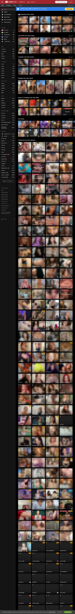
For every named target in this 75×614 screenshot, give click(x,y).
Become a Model (5, 205)
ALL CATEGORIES (8, 181)
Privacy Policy (4, 201)
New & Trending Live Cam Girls (28, 97)
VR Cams (21, 119)
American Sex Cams (27, 14)
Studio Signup (4, 207)
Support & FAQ (4, 192)
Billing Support (4, 194)
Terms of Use (4, 203)
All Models (3, 210)
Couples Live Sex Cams (26, 57)
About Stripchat (4, 188)
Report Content (4, 196)
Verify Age (69, 9)
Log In (70, 2)
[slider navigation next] (72, 24)
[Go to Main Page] (11, 2)
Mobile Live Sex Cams (25, 78)
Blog (2, 190)
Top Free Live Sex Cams (26, 36)
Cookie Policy (52, 612)
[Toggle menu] (2, 2)
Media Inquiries (4, 199)
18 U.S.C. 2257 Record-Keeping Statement (6, 213)
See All (71, 14)
